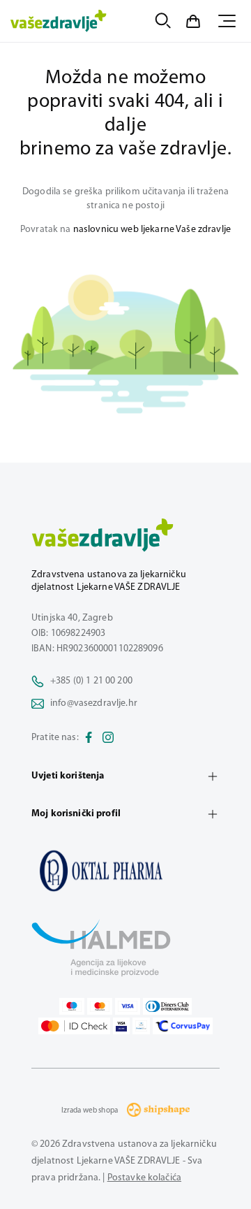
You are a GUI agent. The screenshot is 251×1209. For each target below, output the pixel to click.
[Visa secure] (121, 1026)
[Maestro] (71, 1006)
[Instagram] (108, 738)
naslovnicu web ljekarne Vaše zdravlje (152, 229)
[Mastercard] (99, 1006)
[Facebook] (88, 738)
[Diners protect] (141, 1026)
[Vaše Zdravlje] (58, 21)
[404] (125, 871)
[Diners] (167, 1006)
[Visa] (127, 1006)
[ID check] (74, 1026)
